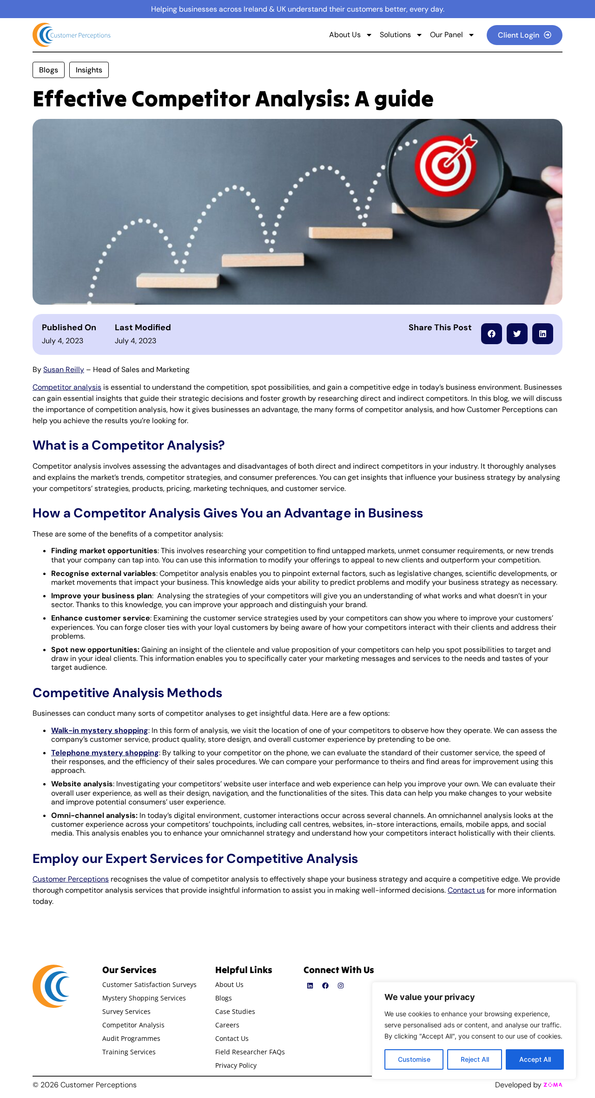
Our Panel (446, 34)
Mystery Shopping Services (144, 997)
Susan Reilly (63, 369)
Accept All (535, 1059)
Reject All (475, 1059)
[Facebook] (325, 985)
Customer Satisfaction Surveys (149, 984)
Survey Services (126, 1011)
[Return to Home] (72, 35)
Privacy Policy (236, 1065)
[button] (491, 333)
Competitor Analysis (133, 1024)
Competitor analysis (67, 387)
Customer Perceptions (71, 879)
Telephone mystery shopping (105, 753)
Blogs (223, 997)
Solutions (395, 34)
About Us (345, 34)
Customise (414, 1059)
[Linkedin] (310, 985)
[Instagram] (340, 985)
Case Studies (235, 1011)
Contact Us (232, 1038)
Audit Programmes (131, 1038)
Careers (227, 1024)
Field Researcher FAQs (250, 1051)
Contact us (466, 890)
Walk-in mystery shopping (99, 730)
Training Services (129, 1051)
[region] (474, 1030)
